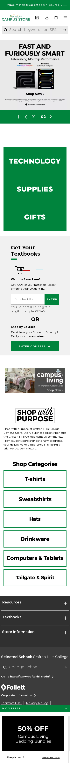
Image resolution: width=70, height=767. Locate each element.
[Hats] (35, 518)
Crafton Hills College (34, 657)
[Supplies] (35, 189)
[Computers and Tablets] (35, 558)
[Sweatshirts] (35, 495)
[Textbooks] (37, 18)
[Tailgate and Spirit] (35, 577)
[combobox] (35, 667)
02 (43, 117)
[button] (35, 5)
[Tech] (35, 161)
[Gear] (35, 217)
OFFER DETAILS (51, 757)
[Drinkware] (35, 539)
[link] (56, 18)
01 (33, 117)
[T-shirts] (35, 472)
